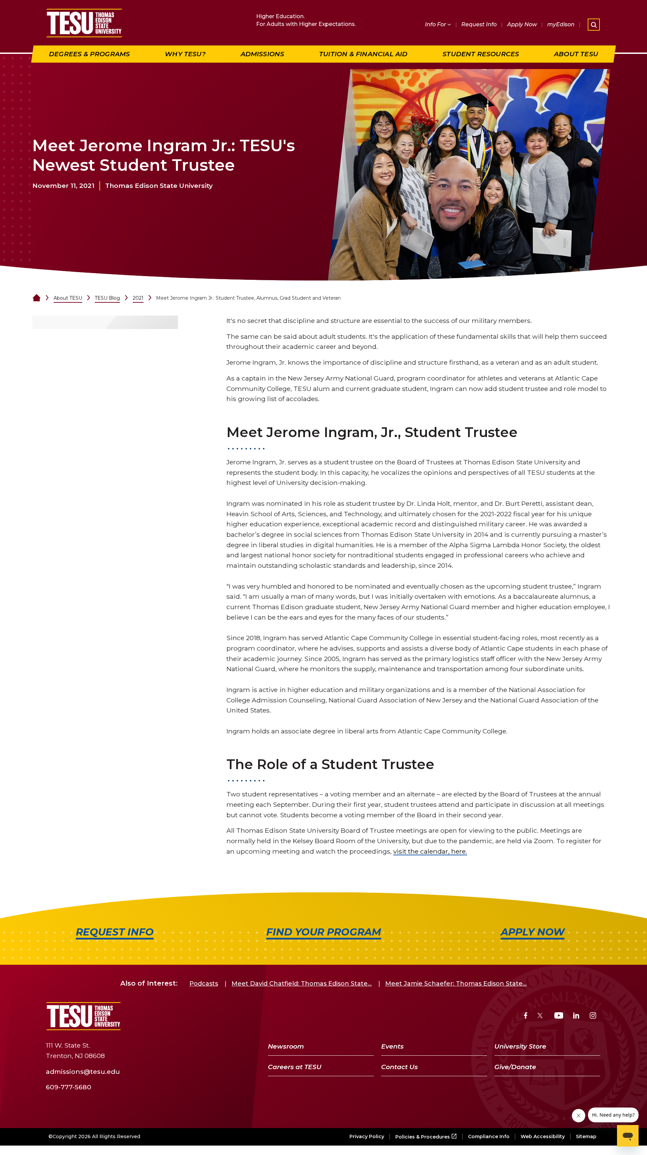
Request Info (479, 24)
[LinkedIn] (576, 1016)
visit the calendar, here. (430, 851)
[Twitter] (540, 1016)
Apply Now (522, 24)
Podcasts (203, 983)
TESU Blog (107, 298)
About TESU (68, 298)
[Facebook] (525, 1016)
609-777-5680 (68, 1087)
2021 (138, 298)
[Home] (36, 298)
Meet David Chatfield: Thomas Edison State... (302, 983)
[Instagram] (593, 1016)
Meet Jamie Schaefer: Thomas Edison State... (456, 983)
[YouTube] (558, 1016)
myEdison (561, 24)
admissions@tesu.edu (83, 1071)
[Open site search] (594, 25)
